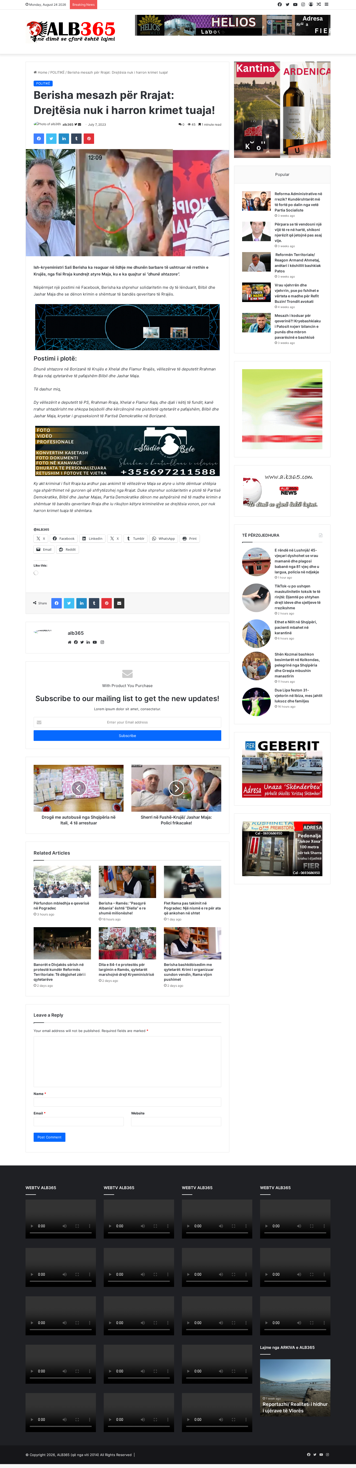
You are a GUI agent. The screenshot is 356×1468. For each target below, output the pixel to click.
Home (42, 72)
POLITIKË (57, 72)
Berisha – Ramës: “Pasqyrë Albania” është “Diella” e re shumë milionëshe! (122, 908)
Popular (282, 174)
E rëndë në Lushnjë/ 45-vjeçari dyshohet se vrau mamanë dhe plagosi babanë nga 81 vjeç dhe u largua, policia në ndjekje (297, 561)
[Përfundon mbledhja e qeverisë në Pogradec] (62, 882)
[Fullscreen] (89, 1234)
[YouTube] (96, 642)
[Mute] (80, 1234)
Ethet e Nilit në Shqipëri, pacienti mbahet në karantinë (296, 627)
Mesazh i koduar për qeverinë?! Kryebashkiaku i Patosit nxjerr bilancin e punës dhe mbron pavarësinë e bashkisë (298, 326)
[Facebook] (77, 642)
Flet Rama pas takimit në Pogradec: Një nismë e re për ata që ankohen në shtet (192, 908)
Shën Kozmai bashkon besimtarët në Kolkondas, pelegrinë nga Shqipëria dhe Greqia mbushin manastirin (297, 665)
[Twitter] (83, 642)
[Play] (32, 1234)
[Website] (71, 642)
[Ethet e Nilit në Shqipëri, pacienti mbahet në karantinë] (256, 633)
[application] (61, 1220)
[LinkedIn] (90, 642)
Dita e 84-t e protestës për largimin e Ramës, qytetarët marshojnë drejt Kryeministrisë (126, 969)
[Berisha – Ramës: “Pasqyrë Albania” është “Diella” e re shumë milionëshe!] (127, 882)
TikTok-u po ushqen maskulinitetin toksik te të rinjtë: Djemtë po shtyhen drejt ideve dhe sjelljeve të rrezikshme (298, 597)
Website (138, 1113)
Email (40, 1113)
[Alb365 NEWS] (71, 31)
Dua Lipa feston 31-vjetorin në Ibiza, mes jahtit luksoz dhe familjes (298, 695)
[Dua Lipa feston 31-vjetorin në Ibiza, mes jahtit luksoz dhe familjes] (256, 702)
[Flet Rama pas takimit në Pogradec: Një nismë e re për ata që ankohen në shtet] (192, 882)
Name (40, 1094)
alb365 (68, 124)
